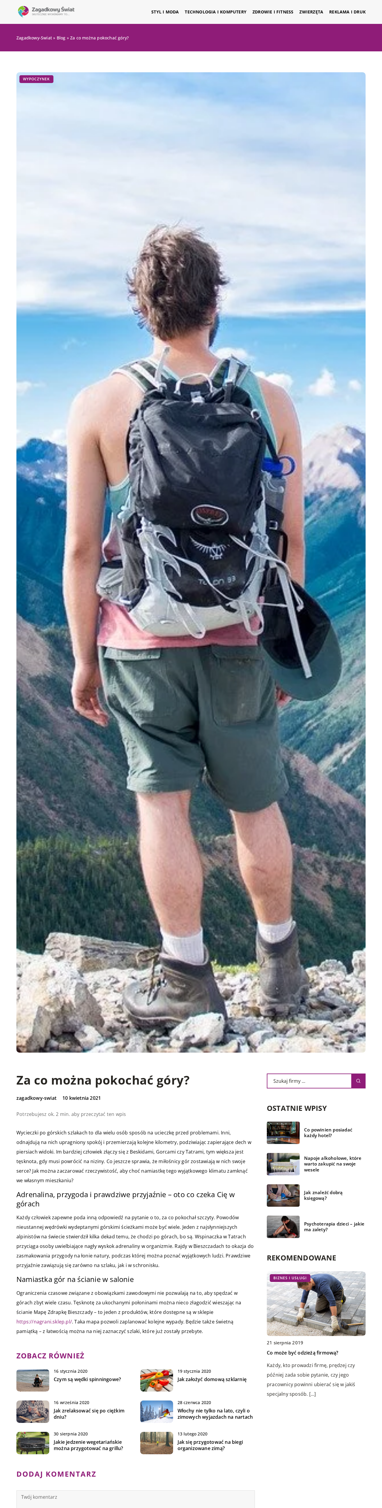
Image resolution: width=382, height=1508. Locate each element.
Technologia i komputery (216, 12)
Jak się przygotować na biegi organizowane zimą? (210, 1445)
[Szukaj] (358, 1081)
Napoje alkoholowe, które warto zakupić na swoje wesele (332, 1164)
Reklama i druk (347, 12)
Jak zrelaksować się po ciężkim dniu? (89, 1414)
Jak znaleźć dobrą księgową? (323, 1195)
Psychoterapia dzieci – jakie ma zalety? (334, 1227)
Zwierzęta (311, 12)
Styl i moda (165, 12)
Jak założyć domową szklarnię (212, 1379)
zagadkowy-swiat (36, 1098)
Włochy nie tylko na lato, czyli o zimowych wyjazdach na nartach (215, 1414)
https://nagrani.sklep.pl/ (44, 1321)
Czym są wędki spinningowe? (87, 1379)
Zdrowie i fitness (272, 12)
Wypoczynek (36, 79)
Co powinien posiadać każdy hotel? (328, 1133)
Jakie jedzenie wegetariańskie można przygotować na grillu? (88, 1445)
